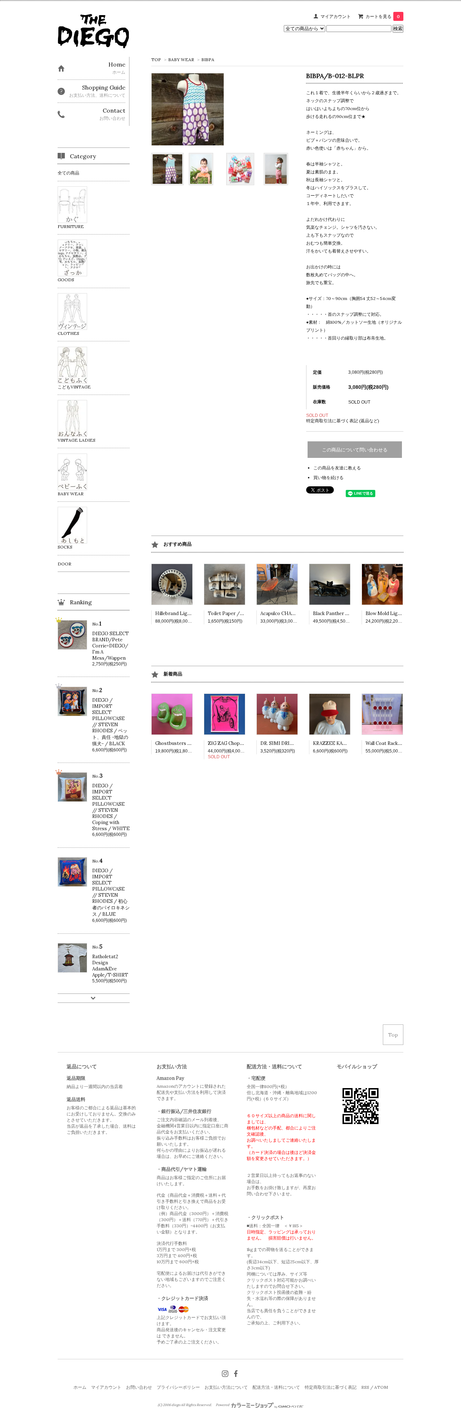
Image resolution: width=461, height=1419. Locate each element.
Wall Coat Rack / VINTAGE (395, 743)
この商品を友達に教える (337, 467)
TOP (156, 59)
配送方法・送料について (276, 1387)
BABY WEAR (181, 59)
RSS (365, 1387)
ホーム (79, 1387)
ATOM (381, 1387)
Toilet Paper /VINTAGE (235, 613)
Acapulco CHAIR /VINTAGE (291, 613)
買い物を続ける (328, 477)
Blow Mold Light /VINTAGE (397, 613)
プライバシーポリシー (178, 1387)
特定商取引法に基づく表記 (331, 1387)
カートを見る (383, 16)
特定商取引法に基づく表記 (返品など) (342, 420)
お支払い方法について (226, 1387)
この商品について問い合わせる (355, 449)
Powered (223, 1405)
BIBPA (207, 59)
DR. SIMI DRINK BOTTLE (289, 743)
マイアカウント (336, 16)
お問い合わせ (139, 1387)
